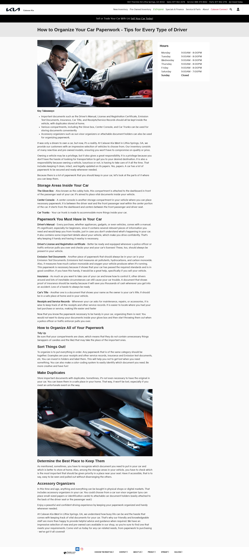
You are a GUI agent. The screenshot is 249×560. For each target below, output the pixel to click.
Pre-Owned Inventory (140, 9)
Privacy (151, 552)
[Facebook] (77, 549)
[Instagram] (82, 549)
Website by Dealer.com (69, 553)
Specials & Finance (175, 9)
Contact (122, 552)
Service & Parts (193, 9)
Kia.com (177, 552)
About (206, 9)
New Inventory (120, 9)
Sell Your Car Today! (142, 18)
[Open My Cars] (237, 10)
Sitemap (164, 552)
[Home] (13, 9)
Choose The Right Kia (103, 552)
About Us (137, 552)
